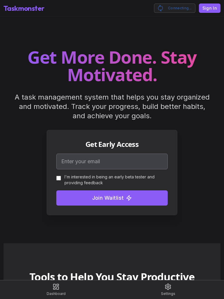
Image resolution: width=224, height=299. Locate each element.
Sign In (209, 8)
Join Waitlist (108, 198)
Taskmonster (24, 8)
